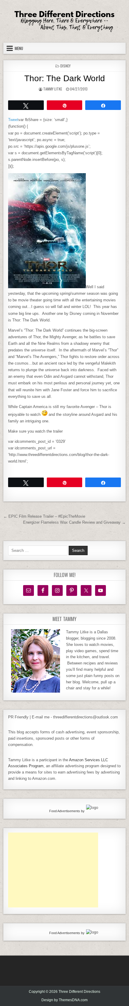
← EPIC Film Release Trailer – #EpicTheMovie (44, 516)
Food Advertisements (64, 811)
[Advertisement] (53, 870)
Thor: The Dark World (64, 78)
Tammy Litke (52, 88)
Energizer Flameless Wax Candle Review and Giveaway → (74, 522)
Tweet (13, 119)
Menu (19, 48)
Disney (65, 65)
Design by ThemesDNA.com (64, 1000)
